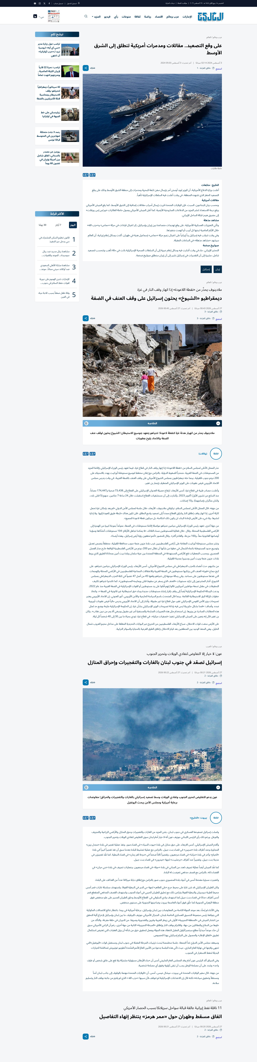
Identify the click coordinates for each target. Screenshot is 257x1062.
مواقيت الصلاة (182, 3)
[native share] (86, 68)
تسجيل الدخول (72, 3)
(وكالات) (203, 453)
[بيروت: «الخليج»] (216, 818)
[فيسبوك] (49, 3)
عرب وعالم (173, 16)
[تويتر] (44, 3)
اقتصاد (159, 16)
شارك (92, 68)
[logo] (211, 17)
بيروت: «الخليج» (198, 818)
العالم (209, 37)
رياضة (147, 16)
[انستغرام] (40, 3)
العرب (208, 646)
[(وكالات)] (216, 454)
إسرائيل (206, 269)
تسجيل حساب (58, 3)
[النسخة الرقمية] (54, 17)
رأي (116, 16)
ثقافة (137, 16)
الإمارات (187, 16)
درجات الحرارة (170, 3)
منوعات (126, 16)
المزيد (97, 16)
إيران (218, 269)
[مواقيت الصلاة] (35, 17)
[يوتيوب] (35, 3)
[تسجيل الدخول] (79, 3)
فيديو (107, 16)
